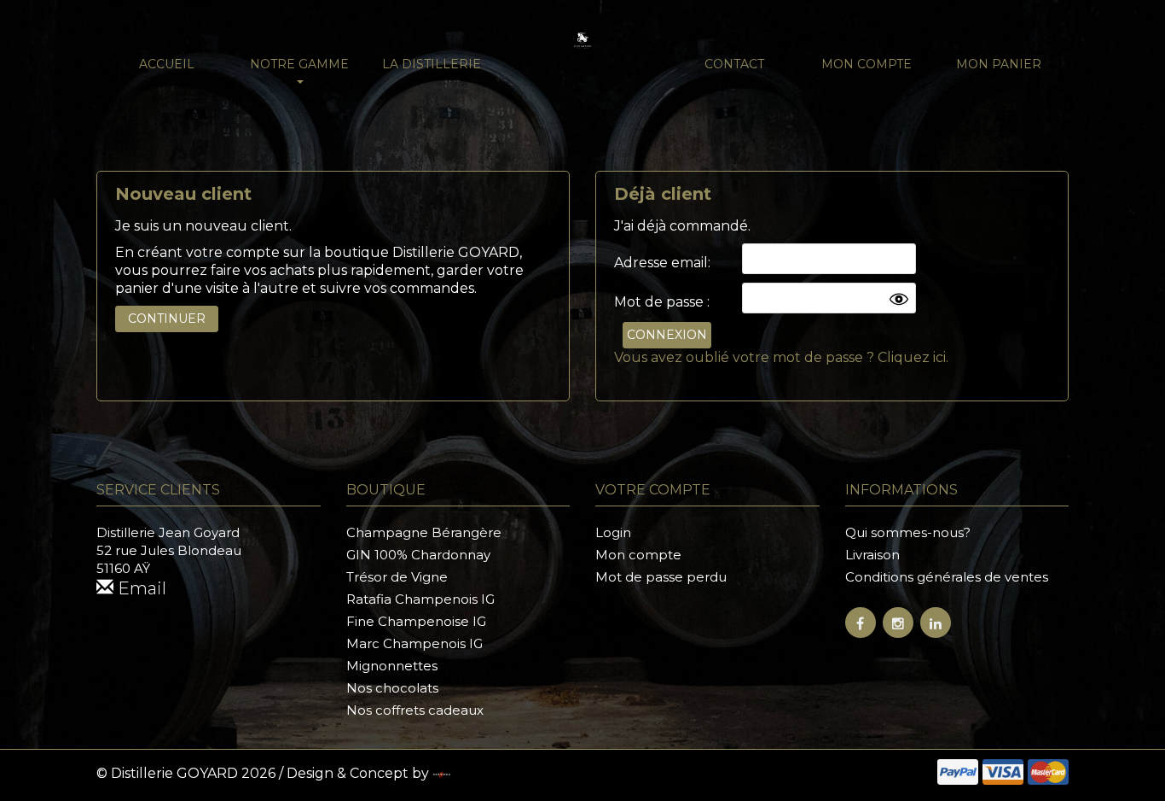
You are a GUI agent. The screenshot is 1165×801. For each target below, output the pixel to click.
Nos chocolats (392, 688)
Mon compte (866, 64)
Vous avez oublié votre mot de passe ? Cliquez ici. (781, 357)
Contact (734, 64)
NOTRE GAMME (299, 64)
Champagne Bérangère (423, 532)
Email (139, 588)
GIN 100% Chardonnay (418, 555)
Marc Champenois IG (414, 643)
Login (613, 532)
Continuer (167, 318)
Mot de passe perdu (661, 577)
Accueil (166, 64)
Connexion (667, 334)
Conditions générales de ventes (946, 577)
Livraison (872, 555)
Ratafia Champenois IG (420, 599)
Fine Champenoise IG (416, 621)
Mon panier (998, 64)
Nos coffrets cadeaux (415, 710)
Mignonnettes (392, 666)
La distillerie (431, 64)
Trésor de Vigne (397, 577)
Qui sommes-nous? (908, 532)
